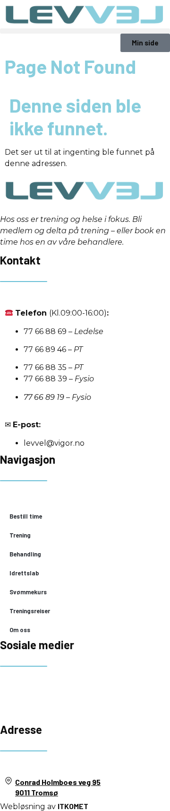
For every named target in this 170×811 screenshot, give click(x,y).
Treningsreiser (29, 611)
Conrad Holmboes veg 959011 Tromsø (58, 787)
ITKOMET (73, 806)
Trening (20, 535)
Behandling (25, 554)
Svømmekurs (28, 592)
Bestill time (25, 516)
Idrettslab (24, 573)
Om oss (19, 630)
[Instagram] (37, 699)
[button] (85, 31)
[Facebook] (12, 699)
